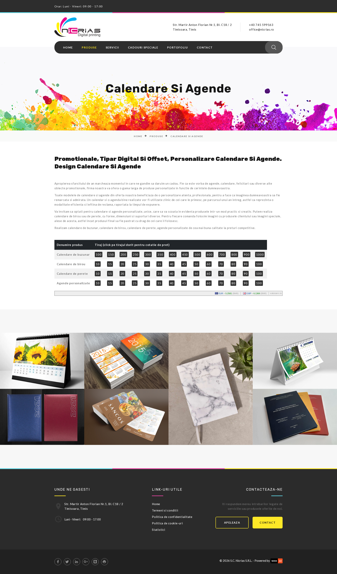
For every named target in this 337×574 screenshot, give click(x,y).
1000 (260, 254)
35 (159, 264)
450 (185, 254)
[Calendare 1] (34, 374)
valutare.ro (276, 293)
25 (135, 264)
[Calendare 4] (287, 374)
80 (233, 264)
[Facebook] (57, 561)
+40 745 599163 (261, 24)
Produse (89, 47)
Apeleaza (232, 522)
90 (246, 264)
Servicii (112, 47)
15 (110, 264)
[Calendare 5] (34, 430)
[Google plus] (85, 561)
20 (122, 264)
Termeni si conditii (165, 510)
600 (209, 254)
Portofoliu (177, 47)
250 (135, 254)
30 (147, 264)
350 (160, 254)
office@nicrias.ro (261, 29)
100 (98, 254)
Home (68, 47)
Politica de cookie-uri (167, 523)
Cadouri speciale (143, 47)
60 (209, 264)
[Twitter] (67, 561)
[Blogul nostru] (95, 561)
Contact (205, 47)
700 (222, 254)
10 (98, 264)
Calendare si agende (186, 136)
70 (221, 264)
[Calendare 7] (287, 430)
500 (197, 254)
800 (234, 254)
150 (111, 254)
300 (148, 254)
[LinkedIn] (76, 561)
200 (123, 254)
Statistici (158, 529)
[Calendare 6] (118, 430)
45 (184, 264)
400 (173, 254)
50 (196, 264)
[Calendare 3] (203, 402)
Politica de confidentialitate (172, 517)
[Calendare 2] (118, 374)
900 (246, 254)
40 (172, 264)
